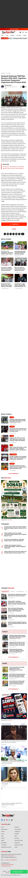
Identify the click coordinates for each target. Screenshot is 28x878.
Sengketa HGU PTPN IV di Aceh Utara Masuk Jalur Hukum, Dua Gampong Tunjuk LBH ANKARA (17, 439)
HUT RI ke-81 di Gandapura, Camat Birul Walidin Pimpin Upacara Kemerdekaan (7, 253)
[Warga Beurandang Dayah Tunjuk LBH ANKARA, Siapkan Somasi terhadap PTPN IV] (5, 651)
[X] (10, 234)
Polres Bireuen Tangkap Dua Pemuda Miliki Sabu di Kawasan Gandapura (17, 595)
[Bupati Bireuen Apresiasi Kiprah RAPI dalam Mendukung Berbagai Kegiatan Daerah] (4, 617)
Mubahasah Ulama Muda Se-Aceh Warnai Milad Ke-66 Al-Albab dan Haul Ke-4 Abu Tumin (6, 285)
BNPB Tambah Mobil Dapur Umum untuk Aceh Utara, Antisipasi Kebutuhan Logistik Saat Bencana (18, 448)
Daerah (3, 831)
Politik (24, 35)
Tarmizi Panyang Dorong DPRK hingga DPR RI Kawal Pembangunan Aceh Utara (16, 668)
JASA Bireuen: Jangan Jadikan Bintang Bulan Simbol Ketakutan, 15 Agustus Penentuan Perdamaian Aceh (20, 285)
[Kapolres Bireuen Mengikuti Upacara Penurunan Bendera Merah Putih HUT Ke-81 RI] (4, 624)
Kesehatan (17, 842)
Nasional (17, 827)
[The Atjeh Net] (8, 32)
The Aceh (9, 720)
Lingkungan (17, 831)
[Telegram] (13, 234)
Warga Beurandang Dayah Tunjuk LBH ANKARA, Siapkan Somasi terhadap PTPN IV (16, 651)
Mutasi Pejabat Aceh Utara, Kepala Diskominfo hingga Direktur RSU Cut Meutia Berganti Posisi (15, 534)
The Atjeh (9, 519)
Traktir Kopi (15, 224)
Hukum (12, 35)
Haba (2, 836)
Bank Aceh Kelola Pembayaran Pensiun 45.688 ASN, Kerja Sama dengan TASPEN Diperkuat (16, 609)
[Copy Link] (5, 234)
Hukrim (3, 838)
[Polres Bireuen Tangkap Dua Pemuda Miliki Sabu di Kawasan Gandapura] (4, 596)
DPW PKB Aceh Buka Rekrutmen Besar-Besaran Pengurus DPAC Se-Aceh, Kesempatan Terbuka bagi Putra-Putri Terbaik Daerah (17, 676)
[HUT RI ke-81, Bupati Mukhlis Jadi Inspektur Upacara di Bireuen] (7, 262)
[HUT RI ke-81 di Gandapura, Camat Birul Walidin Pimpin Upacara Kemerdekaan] (7, 245)
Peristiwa (19, 35)
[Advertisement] (14, 14)
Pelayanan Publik (19, 845)
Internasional (18, 829)
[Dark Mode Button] (20, 32)
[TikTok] (12, 820)
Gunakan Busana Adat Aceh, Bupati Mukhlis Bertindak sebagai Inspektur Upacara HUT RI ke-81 (20, 253)
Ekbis (7, 35)
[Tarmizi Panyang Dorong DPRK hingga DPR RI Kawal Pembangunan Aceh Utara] (5, 669)
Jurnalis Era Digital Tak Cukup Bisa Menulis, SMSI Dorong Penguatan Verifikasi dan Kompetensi (17, 458)
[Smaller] (21, 87)
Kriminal (12, 426)
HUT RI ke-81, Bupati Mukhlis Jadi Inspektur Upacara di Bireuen (6, 269)
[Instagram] (7, 820)
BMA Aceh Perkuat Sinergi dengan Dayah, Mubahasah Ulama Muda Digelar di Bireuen (20, 269)
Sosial (2, 833)
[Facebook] (8, 234)
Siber (9, 871)
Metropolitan (13, 454)
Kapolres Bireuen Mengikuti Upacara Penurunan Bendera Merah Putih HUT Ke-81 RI (17, 623)
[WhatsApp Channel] (9, 820)
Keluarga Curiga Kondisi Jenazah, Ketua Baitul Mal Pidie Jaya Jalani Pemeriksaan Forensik (17, 421)
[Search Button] (23, 32)
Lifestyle (17, 833)
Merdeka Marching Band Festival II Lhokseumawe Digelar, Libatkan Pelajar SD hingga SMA (14, 546)
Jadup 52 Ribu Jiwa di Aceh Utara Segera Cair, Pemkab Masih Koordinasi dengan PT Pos (15, 552)
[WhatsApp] (19, 234)
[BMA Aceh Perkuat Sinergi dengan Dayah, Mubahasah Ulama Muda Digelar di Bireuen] (21, 262)
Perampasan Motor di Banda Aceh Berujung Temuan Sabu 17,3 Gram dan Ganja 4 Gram (17, 430)
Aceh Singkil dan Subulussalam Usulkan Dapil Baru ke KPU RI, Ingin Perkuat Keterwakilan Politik (17, 682)
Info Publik (3, 845)
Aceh (2, 35)
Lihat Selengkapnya (13, 473)
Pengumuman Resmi (6, 847)
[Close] (25, 872)
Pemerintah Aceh (19, 840)
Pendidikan (4, 842)
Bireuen (14, 229)
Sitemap (7, 872)
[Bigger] (26, 87)
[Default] (23, 87)
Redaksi (4, 871)
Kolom (16, 847)
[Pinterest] (16, 234)
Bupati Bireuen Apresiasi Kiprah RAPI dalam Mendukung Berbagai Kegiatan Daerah (17, 616)
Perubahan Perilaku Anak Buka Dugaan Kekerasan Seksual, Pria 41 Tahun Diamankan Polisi (18, 467)
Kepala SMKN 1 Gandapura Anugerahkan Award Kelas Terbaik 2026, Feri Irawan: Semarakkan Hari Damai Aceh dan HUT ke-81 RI (17, 603)
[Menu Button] (26, 32)
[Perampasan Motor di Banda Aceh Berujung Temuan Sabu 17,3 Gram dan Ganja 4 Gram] (4, 429)
